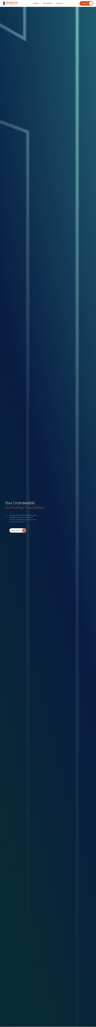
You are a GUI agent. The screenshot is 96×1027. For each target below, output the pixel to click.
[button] (36, 3)
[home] (10, 3)
